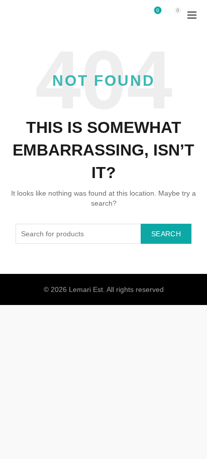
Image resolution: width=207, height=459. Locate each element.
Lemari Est (86, 289)
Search (166, 234)
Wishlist (157, 10)
